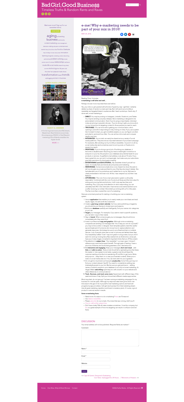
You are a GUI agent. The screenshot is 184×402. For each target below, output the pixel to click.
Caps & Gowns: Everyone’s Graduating (97, 375)
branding (61, 36)
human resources (55, 52)
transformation (50, 75)
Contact (74, 388)
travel (60, 75)
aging (51, 36)
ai (57, 36)
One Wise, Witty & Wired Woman (58, 388)
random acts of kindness (48, 62)
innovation (64, 53)
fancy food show (50, 49)
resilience (67, 62)
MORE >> (55, 143)
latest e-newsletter (94, 299)
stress (67, 65)
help (44, 52)
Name (84, 349)
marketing (56, 56)
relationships (59, 62)
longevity (50, 56)
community (61, 40)
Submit (84, 371)
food (59, 49)
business (52, 39)
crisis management (62, 43)
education (56, 46)
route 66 (45, 65)
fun (62, 49)
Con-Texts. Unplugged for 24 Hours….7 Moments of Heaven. (115, 378)
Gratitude (66, 49)
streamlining (62, 65)
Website (84, 363)
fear (56, 49)
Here (116, 296)
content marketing (50, 43)
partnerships (47, 59)
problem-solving (57, 59)
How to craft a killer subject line (96, 303)
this (86, 308)
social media (54, 65)
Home (43, 388)
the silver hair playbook (52, 71)
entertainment (63, 46)
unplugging (49, 78)
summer (46, 68)
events (43, 49)
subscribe (93, 301)
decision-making (48, 46)
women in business (59, 78)
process (65, 59)
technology (53, 68)
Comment (84, 328)
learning (45, 56)
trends (65, 75)
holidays (48, 52)
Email (83, 356)
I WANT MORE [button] (55, 31)
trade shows (62, 71)
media (61, 56)
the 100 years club (62, 68)
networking (66, 56)
